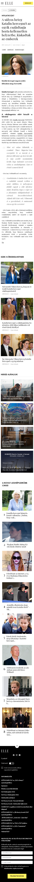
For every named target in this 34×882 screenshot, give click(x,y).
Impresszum (4, 786)
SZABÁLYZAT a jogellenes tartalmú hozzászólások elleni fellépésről (16, 808)
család (4, 49)
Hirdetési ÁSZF (5, 831)
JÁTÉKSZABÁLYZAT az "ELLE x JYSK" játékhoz (14, 823)
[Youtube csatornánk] (19, 755)
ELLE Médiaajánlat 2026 (8, 792)
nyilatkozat (10, 49)
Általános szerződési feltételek (9, 789)
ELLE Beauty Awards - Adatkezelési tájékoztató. (14, 804)
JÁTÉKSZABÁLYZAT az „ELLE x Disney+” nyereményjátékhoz (12, 782)
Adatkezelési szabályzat (8, 798)
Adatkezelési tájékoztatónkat (13, 868)
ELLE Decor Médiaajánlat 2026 (10, 795)
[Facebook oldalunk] (13, 755)
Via (3, 242)
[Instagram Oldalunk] (16, 755)
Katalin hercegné (19, 49)
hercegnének (6, 110)
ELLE (23, 45)
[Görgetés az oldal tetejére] (17, 746)
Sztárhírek (12, 10)
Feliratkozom (17, 876)
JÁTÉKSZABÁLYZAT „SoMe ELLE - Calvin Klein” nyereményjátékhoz (14, 819)
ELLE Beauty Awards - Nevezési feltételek (12, 801)
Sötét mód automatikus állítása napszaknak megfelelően (12, 769)
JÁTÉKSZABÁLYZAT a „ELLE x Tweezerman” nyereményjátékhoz (13, 827)
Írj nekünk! (4, 758)
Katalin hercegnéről (25, 133)
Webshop (28, 3)
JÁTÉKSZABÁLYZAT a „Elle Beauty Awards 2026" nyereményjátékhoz (15, 814)
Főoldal (5, 10)
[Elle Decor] (9, 3)
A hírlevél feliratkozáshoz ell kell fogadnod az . (16, 867)
